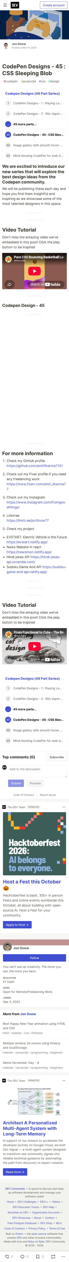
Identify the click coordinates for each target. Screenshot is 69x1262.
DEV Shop (46, 1223)
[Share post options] (63, 1256)
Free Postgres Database (22, 1223)
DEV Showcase (21, 1217)
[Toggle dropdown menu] (64, 807)
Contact (49, 1217)
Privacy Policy (37, 1228)
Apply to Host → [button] (17, 925)
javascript (28, 81)
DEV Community (15, 1188)
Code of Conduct (23, 794)
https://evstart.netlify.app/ (27, 542)
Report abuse (48, 794)
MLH (58, 1223)
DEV (19, 1237)
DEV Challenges (26, 1201)
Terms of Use (57, 1228)
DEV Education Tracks (26, 1207)
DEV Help (48, 1207)
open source (38, 1233)
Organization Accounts (45, 1212)
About (37, 1217)
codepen (11, 81)
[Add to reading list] (40, 1257)
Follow (34, 958)
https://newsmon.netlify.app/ (29, 552)
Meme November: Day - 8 (32, 1065)
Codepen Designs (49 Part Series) (32, 93)
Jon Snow (19, 44)
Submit (16, 783)
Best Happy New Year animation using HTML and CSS (34, 1028)
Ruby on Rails (36, 1241)
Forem (19, 1233)
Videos (56, 1201)
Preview (35, 783)
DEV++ (44, 1201)
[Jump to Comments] (25, 1257)
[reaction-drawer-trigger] (9, 1257)
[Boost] (53, 1257)
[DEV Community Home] (15, 5)
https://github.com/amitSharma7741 (35, 466)
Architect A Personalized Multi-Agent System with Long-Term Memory (30, 1128)
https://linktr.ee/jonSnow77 (28, 520)
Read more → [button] (15, 1172)
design (53, 81)
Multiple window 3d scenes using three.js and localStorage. (32, 1047)
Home (10, 1201)
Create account (54, 5)
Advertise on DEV (18, 1212)
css (42, 81)
